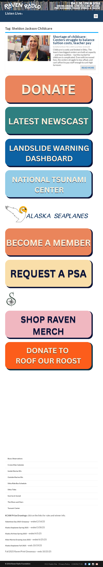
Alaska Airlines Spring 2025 (16, 534)
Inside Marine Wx (15, 471)
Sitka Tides (12, 489)
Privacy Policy (64, 564)
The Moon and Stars (15, 502)
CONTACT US (77, 564)
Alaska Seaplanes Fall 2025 (15, 545)
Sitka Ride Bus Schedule (17, 483)
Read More (88, 67)
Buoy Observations (15, 458)
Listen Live (13, 13)
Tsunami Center (14, 508)
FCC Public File (51, 564)
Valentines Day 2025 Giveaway (17, 522)
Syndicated (86, 47)
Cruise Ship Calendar (16, 465)
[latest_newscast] (49, 134)
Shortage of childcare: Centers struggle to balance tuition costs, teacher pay (74, 40)
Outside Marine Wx (15, 477)
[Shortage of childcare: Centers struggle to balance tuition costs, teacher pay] (29, 48)
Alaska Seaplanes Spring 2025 (17, 527)
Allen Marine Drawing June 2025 (18, 540)
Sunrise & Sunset (14, 496)
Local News (78, 47)
